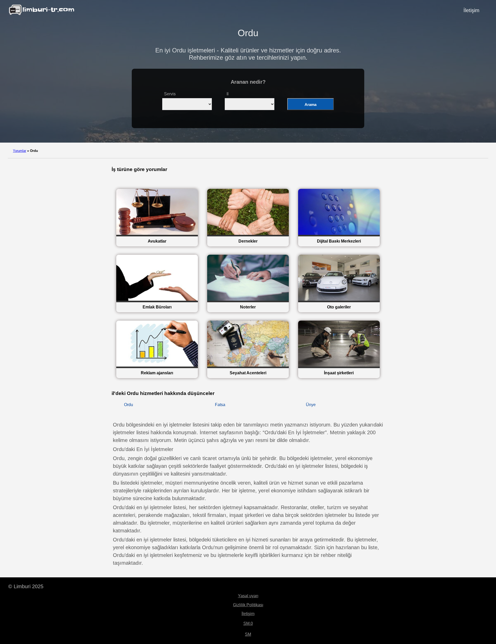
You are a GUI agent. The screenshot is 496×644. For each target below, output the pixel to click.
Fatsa (220, 404)
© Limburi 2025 (25, 586)
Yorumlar (19, 151)
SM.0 (248, 623)
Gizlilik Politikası (248, 605)
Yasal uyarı (248, 596)
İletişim (471, 10)
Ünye (311, 404)
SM (248, 634)
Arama (310, 104)
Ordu (128, 404)
